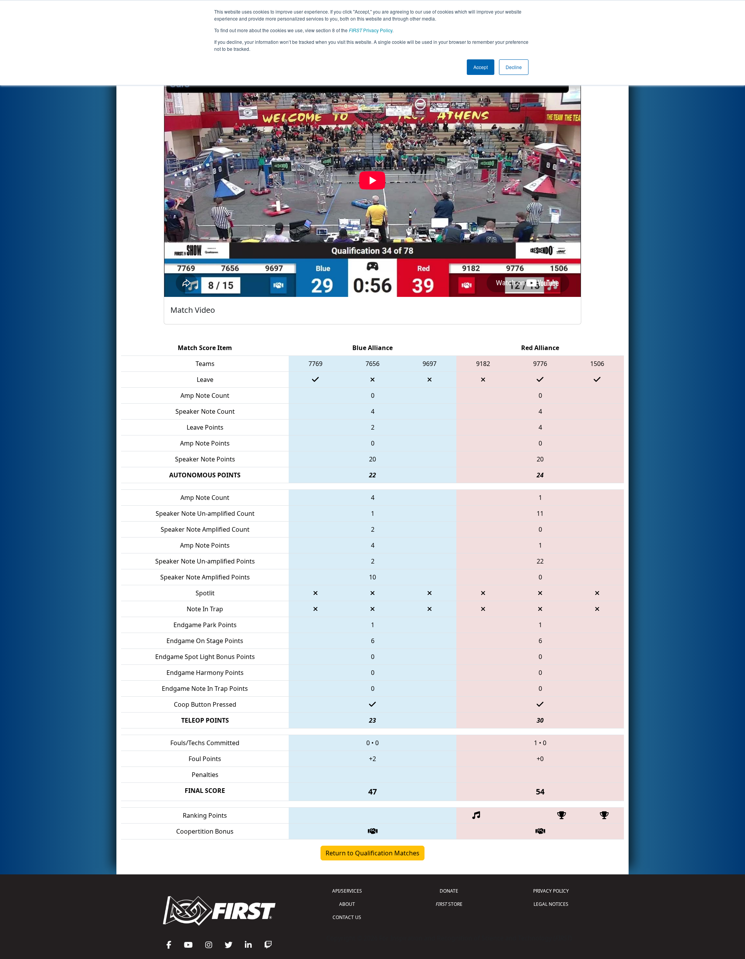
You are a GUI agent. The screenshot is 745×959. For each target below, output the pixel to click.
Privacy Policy (370, 30)
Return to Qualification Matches (372, 853)
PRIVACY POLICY (551, 891)
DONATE (449, 891)
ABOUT (347, 904)
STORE (449, 904)
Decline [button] (514, 67)
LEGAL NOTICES (551, 904)
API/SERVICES (347, 891)
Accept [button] (480, 67)
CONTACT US (347, 917)
